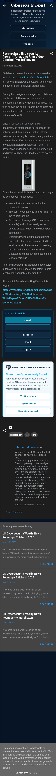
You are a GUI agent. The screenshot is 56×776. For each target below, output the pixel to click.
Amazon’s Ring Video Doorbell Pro (31, 77)
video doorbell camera (26, 447)
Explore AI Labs (28, 36)
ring (34, 434)
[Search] (52, 6)
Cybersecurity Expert (28, 5)
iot (27, 434)
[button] (52, 54)
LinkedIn (28, 320)
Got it (38, 772)
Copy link (28, 349)
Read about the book (28, 411)
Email (28, 342)
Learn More (23, 772)
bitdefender (16, 434)
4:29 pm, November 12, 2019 (29, 504)
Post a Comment (14, 512)
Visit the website (28, 396)
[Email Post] (10, 428)
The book (28, 44)
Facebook (28, 335)
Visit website (28, 28)
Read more (47, 564)
